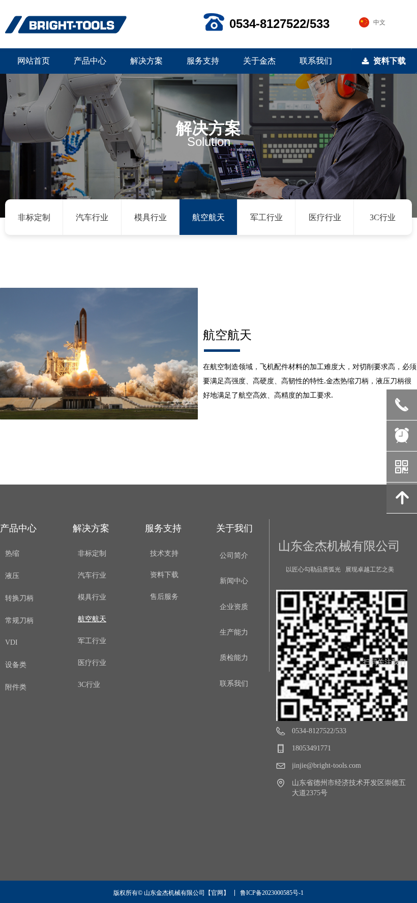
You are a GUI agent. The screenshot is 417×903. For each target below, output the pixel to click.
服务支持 (203, 60)
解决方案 (146, 60)
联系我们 (316, 60)
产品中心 (90, 60)
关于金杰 (259, 60)
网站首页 (33, 60)
